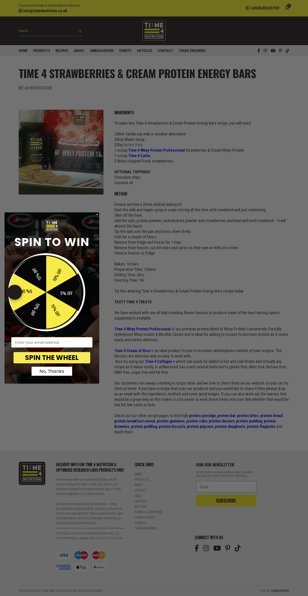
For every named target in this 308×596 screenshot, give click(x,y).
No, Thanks (51, 371)
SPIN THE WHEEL (52, 357)
